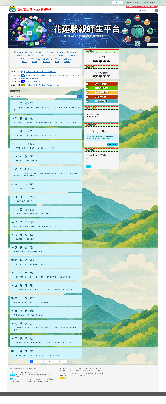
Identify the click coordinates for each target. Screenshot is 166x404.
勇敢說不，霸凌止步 (33, 74)
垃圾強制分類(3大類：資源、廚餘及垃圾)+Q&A (42, 71)
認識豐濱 (135, 2)
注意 (23, 71)
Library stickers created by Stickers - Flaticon (81, 377)
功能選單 (145, 2)
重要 (23, 78)
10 (59, 361)
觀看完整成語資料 (112, 144)
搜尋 (79, 96)
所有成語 (15, 91)
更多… (88, 166)
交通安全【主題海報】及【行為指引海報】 (41, 78)
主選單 (127, 2)
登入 (151, 2)
